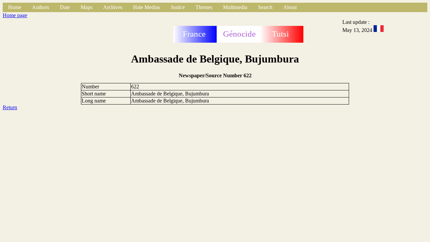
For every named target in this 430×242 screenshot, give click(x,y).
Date (65, 7)
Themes (204, 7)
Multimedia (235, 7)
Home (14, 7)
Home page (15, 15)
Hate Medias (146, 7)
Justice (178, 7)
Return (10, 107)
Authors (40, 7)
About (290, 7)
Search (265, 7)
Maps (86, 7)
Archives (112, 7)
